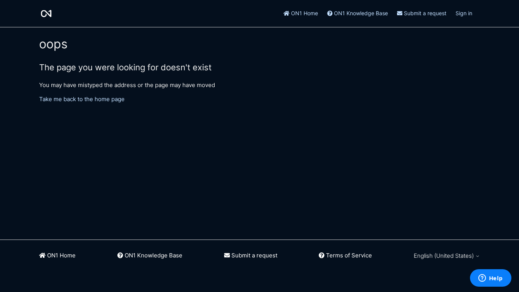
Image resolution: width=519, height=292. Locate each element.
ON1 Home (304, 13)
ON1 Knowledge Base (360, 13)
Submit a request (424, 13)
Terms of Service (348, 255)
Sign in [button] (464, 13)
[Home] (46, 13)
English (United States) (444, 255)
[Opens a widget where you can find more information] (490, 278)
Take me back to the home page (82, 99)
